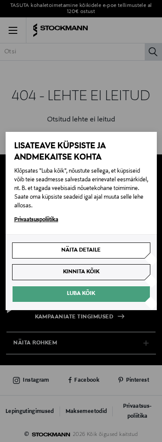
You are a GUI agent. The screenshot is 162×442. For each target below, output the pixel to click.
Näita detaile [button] (81, 250)
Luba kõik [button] (81, 294)
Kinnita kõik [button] (81, 272)
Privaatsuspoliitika (36, 220)
